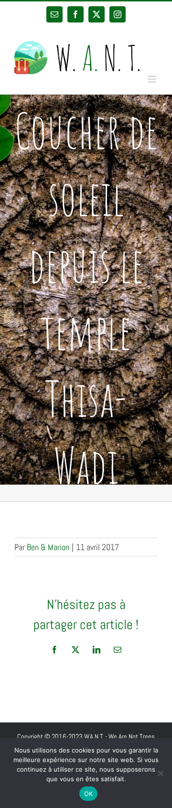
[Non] (160, 773)
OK (88, 793)
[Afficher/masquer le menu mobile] (153, 79)
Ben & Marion (48, 547)
